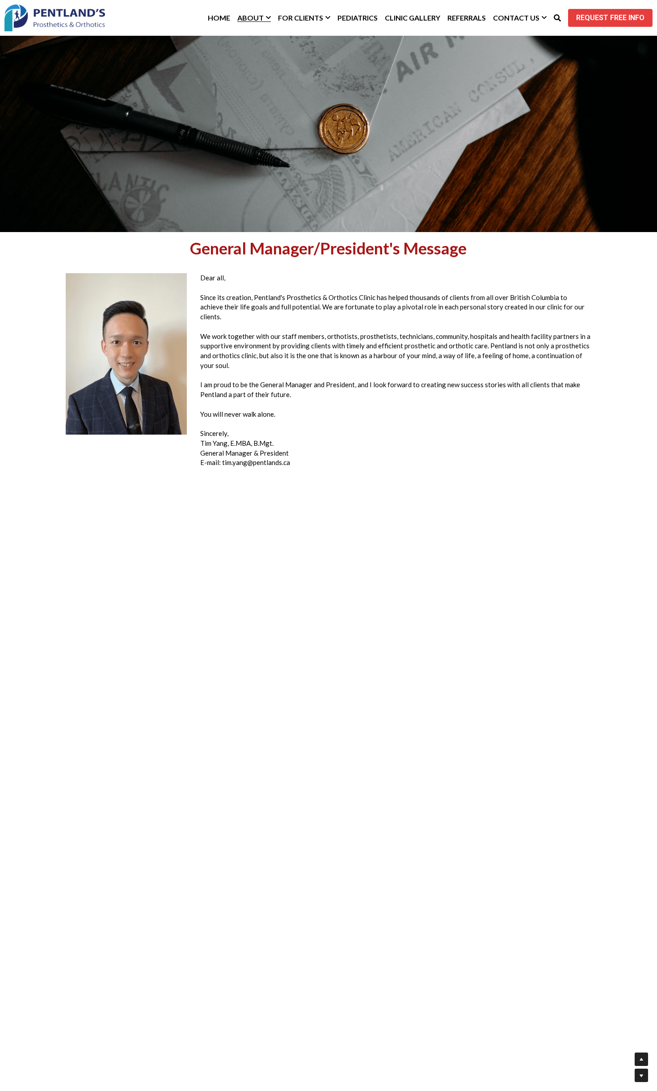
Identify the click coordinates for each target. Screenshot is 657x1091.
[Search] (557, 17)
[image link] (54, 17)
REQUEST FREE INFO (610, 17)
